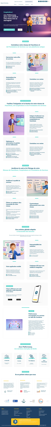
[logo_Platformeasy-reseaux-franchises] (5, 2)
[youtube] (43, 1)
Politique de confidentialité (43, 414)
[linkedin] (45, 1)
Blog (27, 413)
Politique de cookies (42, 415)
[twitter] (40, 1)
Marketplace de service (5, 414)
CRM (14, 414)
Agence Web (28, 414)
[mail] (46, 1)
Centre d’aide (28, 417)
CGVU (40, 413)
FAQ (27, 416)
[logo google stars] (20, 29)
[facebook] (38, 1)
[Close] (38, 419)
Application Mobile (16, 415)
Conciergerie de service (5, 413)
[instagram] (42, 1)
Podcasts (27, 415)
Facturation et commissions (18, 413)
